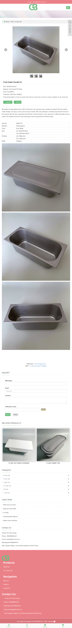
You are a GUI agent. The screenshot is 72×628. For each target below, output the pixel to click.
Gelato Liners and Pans (10, 520)
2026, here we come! (9, 504)
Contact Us (6, 588)
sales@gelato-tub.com (39, 2)
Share (9, 627)
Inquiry (45, 627)
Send (7, 414)
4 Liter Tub (7, 479)
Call (27, 627)
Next (66, 49)
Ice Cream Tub (7, 570)
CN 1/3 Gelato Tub (40, 364)
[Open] (70, 28)
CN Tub (6, 489)
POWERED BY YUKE (41, 621)
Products (9, 562)
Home (7, 21)
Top (63, 627)
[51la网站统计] (54, 621)
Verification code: (10, 406)
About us (6, 580)
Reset (15, 414)
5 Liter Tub (18, 21)
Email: (7, 388)
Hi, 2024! (6, 512)
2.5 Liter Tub (7, 486)
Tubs (12, 21)
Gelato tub (6, 567)
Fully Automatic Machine (10, 516)
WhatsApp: (8, 380)
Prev (5, 49)
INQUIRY (8, 102)
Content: (8, 395)
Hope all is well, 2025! (9, 508)
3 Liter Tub (7, 482)
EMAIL (18, 102)
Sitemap (50, 621)
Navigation (10, 576)
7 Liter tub (7, 492)
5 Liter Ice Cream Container (38, 366)
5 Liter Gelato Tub (53, 463)
